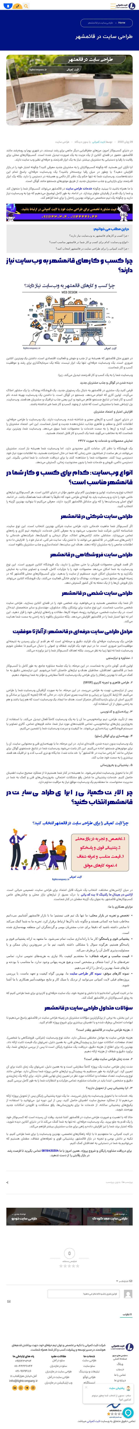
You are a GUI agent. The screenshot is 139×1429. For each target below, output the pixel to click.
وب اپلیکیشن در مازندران (58, 1383)
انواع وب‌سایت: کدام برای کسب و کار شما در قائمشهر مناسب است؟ (88, 242)
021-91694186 (23, 1371)
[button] (26, 6)
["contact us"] (33, 1388)
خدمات (79, 189)
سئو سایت (89, 1366)
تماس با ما (120, 1375)
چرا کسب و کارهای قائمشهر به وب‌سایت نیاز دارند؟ (98, 235)
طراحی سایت (62, 142)
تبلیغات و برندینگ (89, 1372)
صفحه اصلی (120, 1359)
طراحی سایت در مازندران (58, 1372)
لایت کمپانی (98, 142)
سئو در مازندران (58, 1366)
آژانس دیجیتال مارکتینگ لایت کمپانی (107, 895)
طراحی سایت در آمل (58, 1377)
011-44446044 (23, 1366)
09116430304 (50, 1151)
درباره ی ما (120, 1380)
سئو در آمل (58, 1360)
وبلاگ (120, 1364)
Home (121, 22)
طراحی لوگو (89, 1377)
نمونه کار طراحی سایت (86, 973)
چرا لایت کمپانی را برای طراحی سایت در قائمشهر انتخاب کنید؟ (91, 248)
